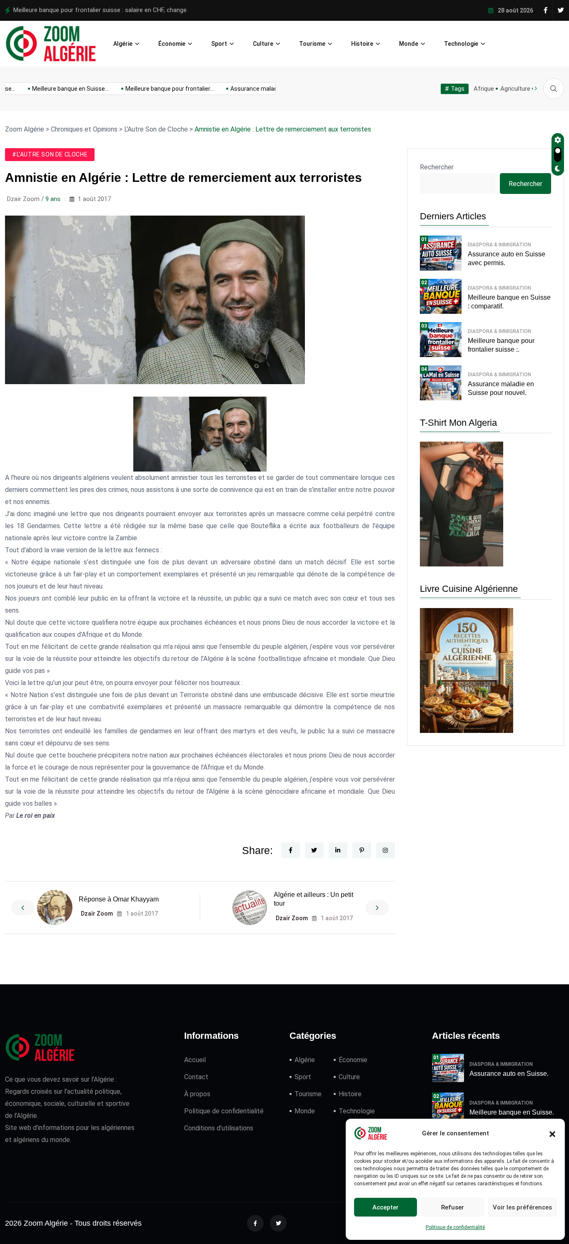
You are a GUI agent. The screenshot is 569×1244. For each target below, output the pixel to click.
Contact (196, 1077)
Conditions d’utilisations (218, 1128)
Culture (263, 43)
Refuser (452, 1207)
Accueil (195, 1060)
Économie (171, 43)
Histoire (362, 43)
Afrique (484, 88)
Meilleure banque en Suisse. (511, 1112)
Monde (408, 43)
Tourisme (312, 43)
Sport (219, 43)
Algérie (122, 43)
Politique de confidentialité (455, 1227)
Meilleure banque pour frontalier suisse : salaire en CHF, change (100, 10)
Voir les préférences (522, 1207)
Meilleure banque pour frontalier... (159, 88)
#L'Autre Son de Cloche (49, 154)
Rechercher (437, 167)
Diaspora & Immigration (499, 244)
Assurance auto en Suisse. (509, 1073)
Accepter (385, 1207)
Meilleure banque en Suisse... (59, 88)
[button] (552, 1133)
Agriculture (515, 88)
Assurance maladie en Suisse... (261, 88)
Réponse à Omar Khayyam (119, 899)
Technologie (461, 43)
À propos (197, 1094)
